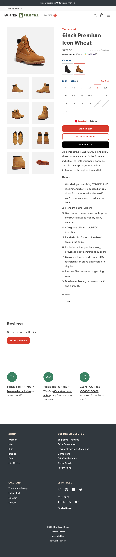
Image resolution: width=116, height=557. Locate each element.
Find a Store (65, 508)
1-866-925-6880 (68, 502)
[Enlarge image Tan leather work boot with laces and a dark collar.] (18, 88)
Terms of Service (58, 531)
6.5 (74, 88)
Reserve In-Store (85, 137)
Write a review (18, 340)
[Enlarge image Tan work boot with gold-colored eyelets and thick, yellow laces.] (43, 113)
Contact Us (64, 453)
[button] (102, 15)
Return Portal (65, 467)
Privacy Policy (56, 541)
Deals (11, 458)
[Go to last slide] (4, 3)
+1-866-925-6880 (89, 391)
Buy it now (86, 144)
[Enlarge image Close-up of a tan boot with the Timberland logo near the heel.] (18, 163)
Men (10, 444)
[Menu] (108, 15)
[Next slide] (112, 3)
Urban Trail (14, 493)
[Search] (95, 15)
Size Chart (105, 81)
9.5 (73, 95)
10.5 (90, 95)
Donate (12, 502)
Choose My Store (12, 8)
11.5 (105, 95)
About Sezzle (65, 463)
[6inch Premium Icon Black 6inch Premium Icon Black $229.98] (67, 68)
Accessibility (58, 536)
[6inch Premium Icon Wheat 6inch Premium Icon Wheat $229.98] (79, 68)
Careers (12, 497)
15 (89, 103)
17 (106, 104)
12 (66, 103)
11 (97, 95)
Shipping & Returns (68, 439)
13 (74, 103)
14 (81, 103)
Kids (10, 449)
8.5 (105, 87)
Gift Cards (13, 463)
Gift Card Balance (67, 458)
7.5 (90, 88)
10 (81, 95)
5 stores (93, 121)
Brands (12, 453)
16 (98, 104)
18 (67, 112)
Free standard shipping (19, 391)
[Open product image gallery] (30, 50)
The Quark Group (18, 488)
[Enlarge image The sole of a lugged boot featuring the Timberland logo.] (43, 163)
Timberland (69, 29)
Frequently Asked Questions (73, 449)
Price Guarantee (67, 444)
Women (12, 439)
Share (67, 301)
